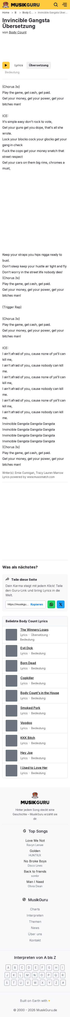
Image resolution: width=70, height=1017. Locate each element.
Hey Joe (26, 753)
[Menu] (64, 4)
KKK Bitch (27, 738)
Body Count (17, 32)
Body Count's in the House (39, 693)
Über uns (35, 934)
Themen (35, 922)
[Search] (55, 4)
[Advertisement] (35, 47)
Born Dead (28, 663)
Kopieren (37, 604)
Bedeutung (12, 72)
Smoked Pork (30, 708)
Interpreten (35, 915)
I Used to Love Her (33, 768)
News (35, 928)
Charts (35, 909)
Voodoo (26, 723)
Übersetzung (38, 65)
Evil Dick (26, 648)
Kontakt (35, 940)
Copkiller (27, 678)
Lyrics (19, 65)
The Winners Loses (34, 630)
